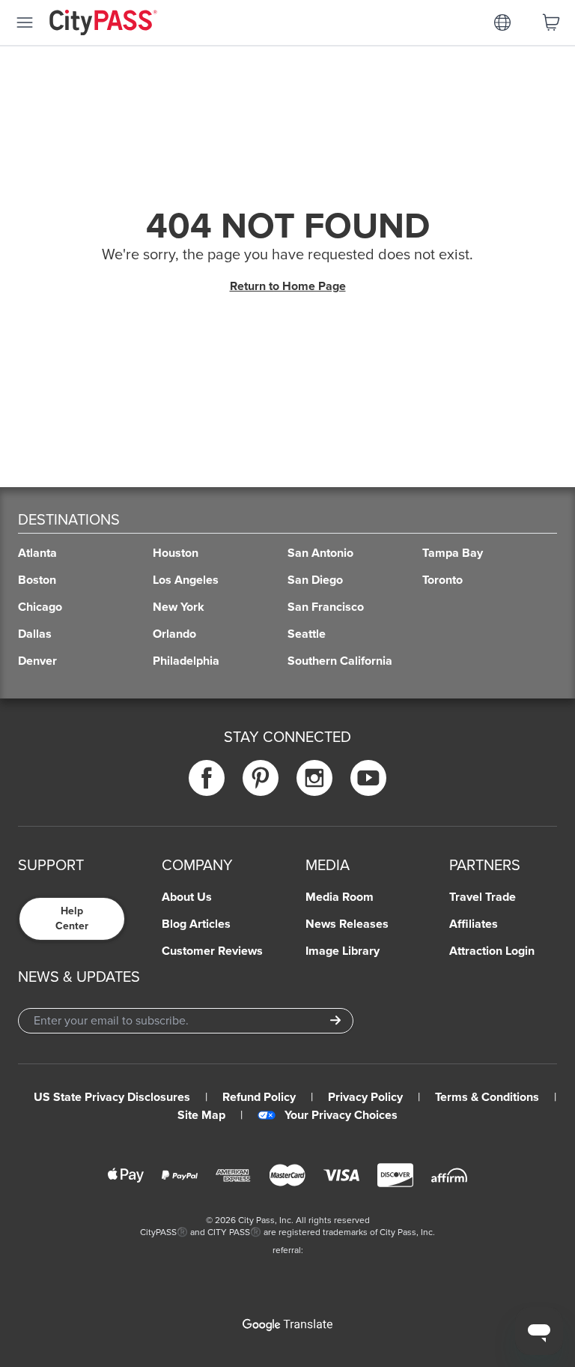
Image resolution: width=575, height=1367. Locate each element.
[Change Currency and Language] (502, 22)
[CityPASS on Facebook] (207, 777)
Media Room (339, 897)
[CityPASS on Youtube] (368, 777)
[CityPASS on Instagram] (314, 777)
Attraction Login (492, 951)
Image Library (342, 951)
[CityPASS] (103, 24)
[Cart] (551, 22)
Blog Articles (196, 924)
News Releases (347, 924)
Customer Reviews (212, 951)
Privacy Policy (365, 1097)
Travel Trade (482, 897)
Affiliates (473, 924)
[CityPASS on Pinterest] (261, 777)
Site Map (201, 1115)
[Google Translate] (287, 1325)
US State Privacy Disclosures (112, 1097)
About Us (187, 897)
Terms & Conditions (487, 1097)
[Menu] (25, 22)
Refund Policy (259, 1097)
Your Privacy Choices (341, 1115)
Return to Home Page (288, 286)
